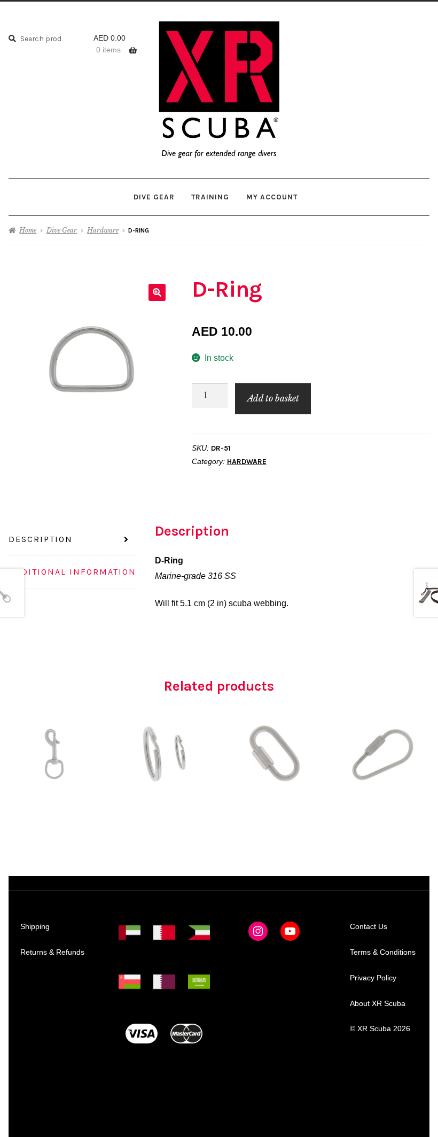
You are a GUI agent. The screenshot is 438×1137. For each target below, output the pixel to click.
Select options (273, 753)
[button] (157, 292)
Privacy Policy (373, 978)
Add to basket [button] (54, 753)
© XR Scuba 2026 (380, 1029)
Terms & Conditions (383, 952)
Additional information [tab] (72, 572)
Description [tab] (41, 539)
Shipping (35, 927)
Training (210, 196)
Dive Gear (154, 196)
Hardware (103, 230)
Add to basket (273, 398)
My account (272, 196)
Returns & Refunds (52, 952)
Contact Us (368, 927)
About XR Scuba (377, 1004)
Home (27, 230)
